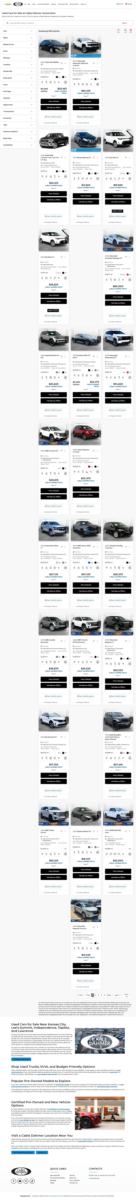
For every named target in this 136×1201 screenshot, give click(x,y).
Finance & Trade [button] (63, 4)
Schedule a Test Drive (21, 1059)
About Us (72, 1178)
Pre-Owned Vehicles (57, 1178)
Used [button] (33, 4)
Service (72, 1175)
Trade (52, 1183)
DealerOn (47, 1196)
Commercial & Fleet (43, 4)
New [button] (29, 4)
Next (109, 995)
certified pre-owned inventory (59, 1109)
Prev (87, 995)
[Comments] (65, 82)
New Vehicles (55, 1175)
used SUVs (113, 1072)
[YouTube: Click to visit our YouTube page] (20, 1181)
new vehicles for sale (27, 1120)
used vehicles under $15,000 (47, 1074)
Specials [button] (53, 4)
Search (124, 23)
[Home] (25, 4)
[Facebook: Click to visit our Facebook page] (14, 1181)
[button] (67, 46)
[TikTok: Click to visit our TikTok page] (32, 1181)
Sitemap (53, 1196)
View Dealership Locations (23, 1152)
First (80, 995)
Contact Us (42, 1152)
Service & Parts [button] (74, 4)
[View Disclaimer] (59, 82)
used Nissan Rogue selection (107, 1086)
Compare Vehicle (50, 123)
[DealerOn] (25, 1196)
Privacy (59, 1196)
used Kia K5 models (62, 1084)
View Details (54, 101)
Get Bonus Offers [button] (54, 108)
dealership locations (85, 1141)
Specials (53, 1180)
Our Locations (74, 1180)
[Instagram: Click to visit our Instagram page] (26, 1181)
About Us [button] (83, 4)
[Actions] (65, 63)
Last (117, 995)
